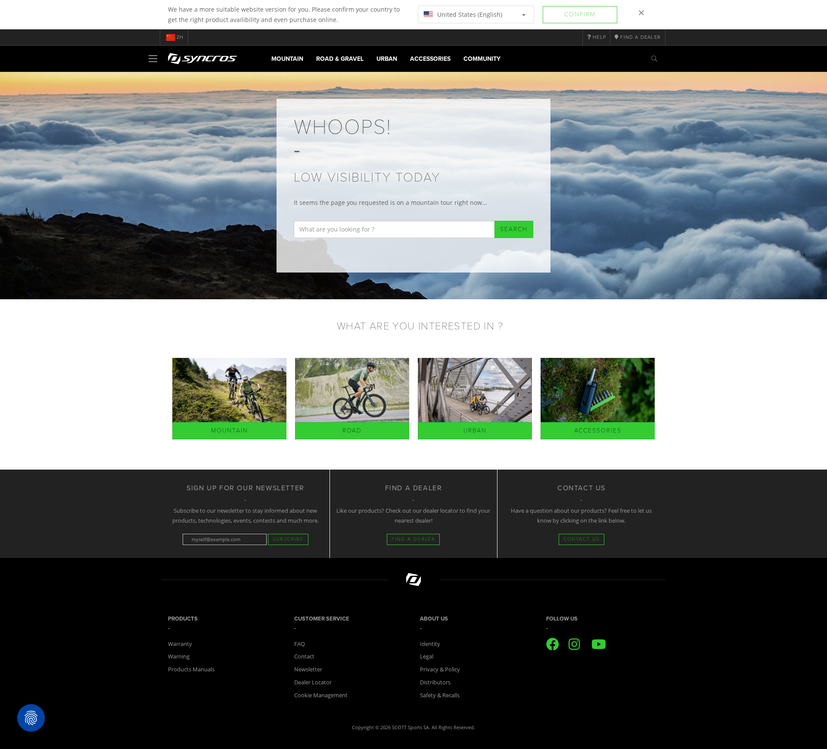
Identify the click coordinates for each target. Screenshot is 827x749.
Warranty (180, 644)
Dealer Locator (313, 682)
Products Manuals (191, 669)
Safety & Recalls (440, 695)
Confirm (580, 14)
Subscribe (288, 539)
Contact (304, 656)
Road (352, 430)
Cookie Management (321, 695)
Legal (426, 656)
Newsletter (308, 669)
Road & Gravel (340, 59)
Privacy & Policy (440, 669)
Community (482, 59)
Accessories (430, 59)
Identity (430, 644)
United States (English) (468, 14)
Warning (179, 656)
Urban (386, 59)
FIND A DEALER (413, 539)
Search (514, 229)
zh (180, 37)
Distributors (435, 682)
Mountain (287, 59)
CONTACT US (581, 539)
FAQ (299, 644)
